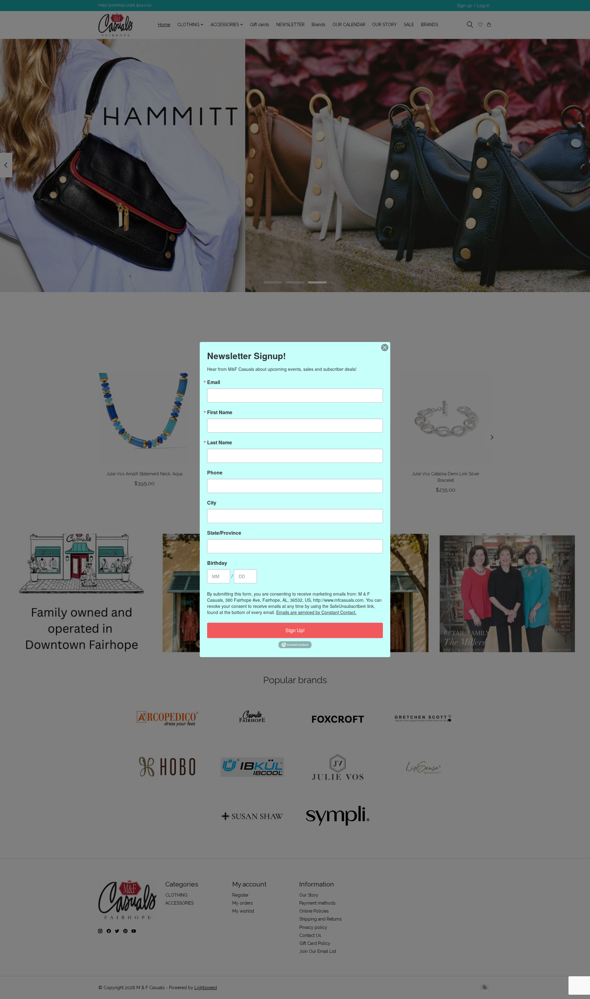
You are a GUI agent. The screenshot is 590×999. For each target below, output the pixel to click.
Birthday (217, 563)
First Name (219, 412)
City (211, 502)
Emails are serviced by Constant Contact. (316, 612)
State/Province (224, 532)
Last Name (219, 442)
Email (213, 382)
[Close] (384, 347)
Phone (214, 472)
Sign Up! (295, 630)
